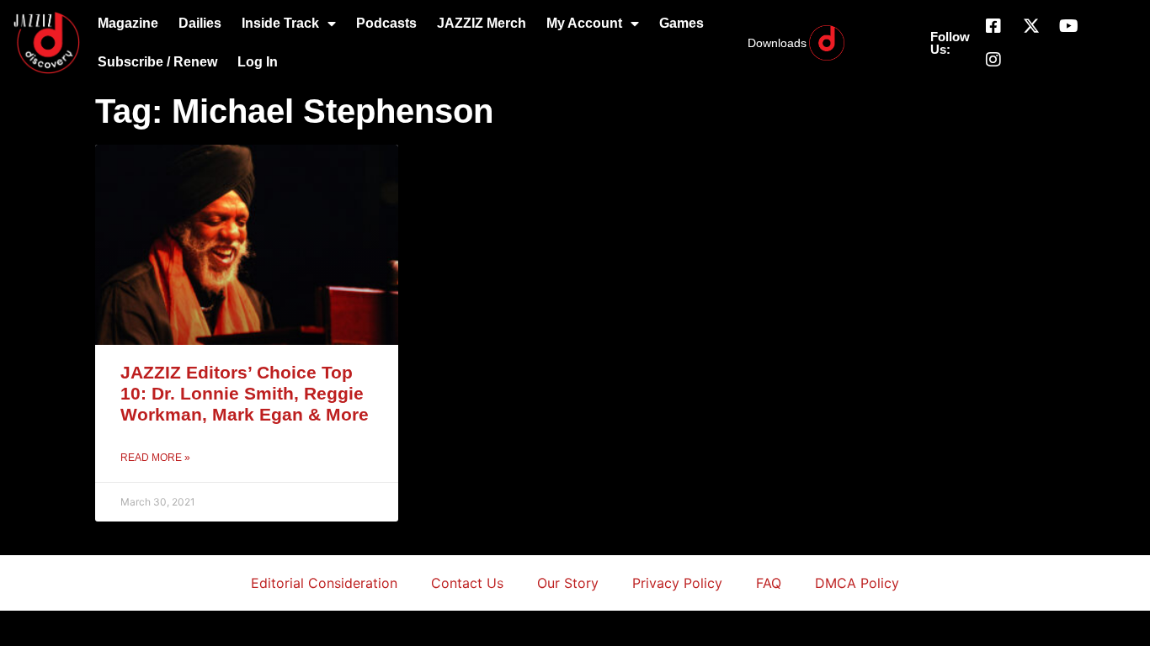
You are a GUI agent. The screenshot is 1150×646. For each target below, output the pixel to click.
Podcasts (386, 23)
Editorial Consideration (324, 583)
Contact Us (467, 583)
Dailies (199, 23)
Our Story (568, 583)
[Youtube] (1069, 26)
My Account (584, 23)
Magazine (128, 23)
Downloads (777, 43)
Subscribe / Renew (157, 62)
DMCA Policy (857, 583)
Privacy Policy (677, 583)
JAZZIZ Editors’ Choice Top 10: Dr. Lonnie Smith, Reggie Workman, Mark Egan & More (244, 393)
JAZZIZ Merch (481, 23)
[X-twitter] (1031, 26)
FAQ (768, 583)
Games (681, 23)
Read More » (155, 457)
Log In (257, 62)
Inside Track (280, 23)
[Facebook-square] (993, 26)
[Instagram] (993, 60)
